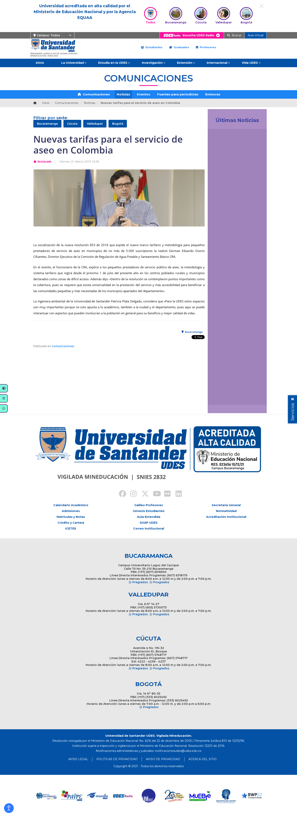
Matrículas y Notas (71, 516)
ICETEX (70, 528)
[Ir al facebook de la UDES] (120, 494)
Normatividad (226, 511)
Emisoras (212, 94)
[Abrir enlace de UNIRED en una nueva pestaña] (148, 796)
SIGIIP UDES (149, 522)
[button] (9, 808)
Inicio (40, 63)
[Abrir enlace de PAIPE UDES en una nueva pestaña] (71, 796)
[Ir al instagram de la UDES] (131, 494)
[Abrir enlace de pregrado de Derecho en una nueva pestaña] (46, 796)
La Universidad (72, 63)
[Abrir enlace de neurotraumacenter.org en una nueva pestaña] (225, 796)
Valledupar (95, 123)
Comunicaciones (96, 94)
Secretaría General (226, 505)
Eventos (143, 94)
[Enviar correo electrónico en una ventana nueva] (178, 751)
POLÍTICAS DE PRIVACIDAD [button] (117, 759)
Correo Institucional (148, 528)
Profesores (207, 47)
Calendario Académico (70, 505)
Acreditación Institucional (226, 516)
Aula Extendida (148, 516)
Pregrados (140, 582)
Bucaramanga (47, 123)
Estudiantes (153, 47)
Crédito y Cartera (71, 522)
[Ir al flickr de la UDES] (165, 494)
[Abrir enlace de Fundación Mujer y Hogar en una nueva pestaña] (174, 796)
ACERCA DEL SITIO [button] (203, 759)
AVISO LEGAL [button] (78, 759)
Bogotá (117, 123)
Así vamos (222, 397)
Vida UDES (250, 63)
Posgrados (161, 582)
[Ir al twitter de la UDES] (143, 494)
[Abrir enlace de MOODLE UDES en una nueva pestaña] (97, 796)
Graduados (181, 47)
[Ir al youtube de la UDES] (154, 494)
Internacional (217, 63)
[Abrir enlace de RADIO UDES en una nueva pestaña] (123, 796)
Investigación (152, 63)
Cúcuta (72, 123)
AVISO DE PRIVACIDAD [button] (163, 759)
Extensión (184, 63)
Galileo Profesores (148, 505)
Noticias (123, 94)
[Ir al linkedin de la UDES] (177, 494)
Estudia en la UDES (112, 63)
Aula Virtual (255, 35)
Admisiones (71, 511)
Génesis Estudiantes (148, 511)
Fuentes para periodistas (177, 94)
